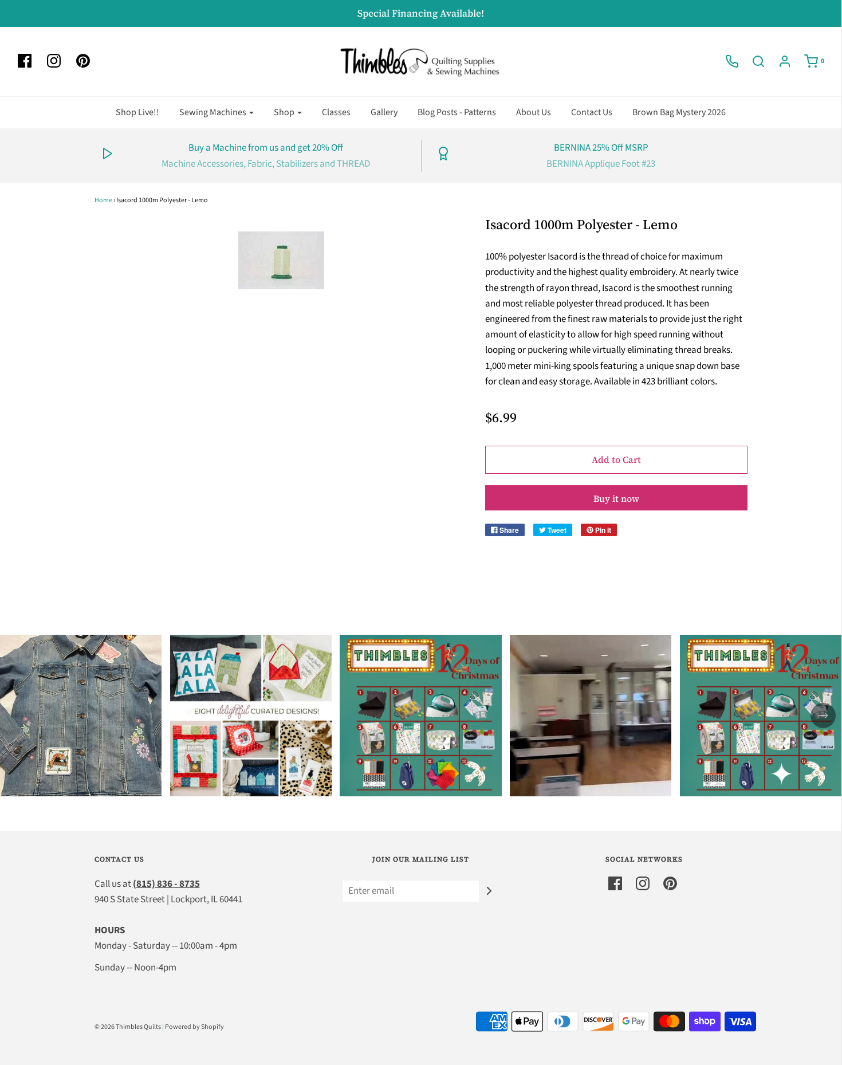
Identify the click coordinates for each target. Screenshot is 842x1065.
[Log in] (779, 61)
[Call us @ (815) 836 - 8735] (726, 61)
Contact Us (591, 112)
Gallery (384, 112)
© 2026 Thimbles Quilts (128, 1027)
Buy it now (616, 498)
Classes (336, 112)
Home (103, 200)
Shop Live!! (137, 112)
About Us (533, 112)
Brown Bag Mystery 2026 (679, 112)
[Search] (752, 61)
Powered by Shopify (194, 1027)
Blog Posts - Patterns (457, 112)
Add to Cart (616, 459)
